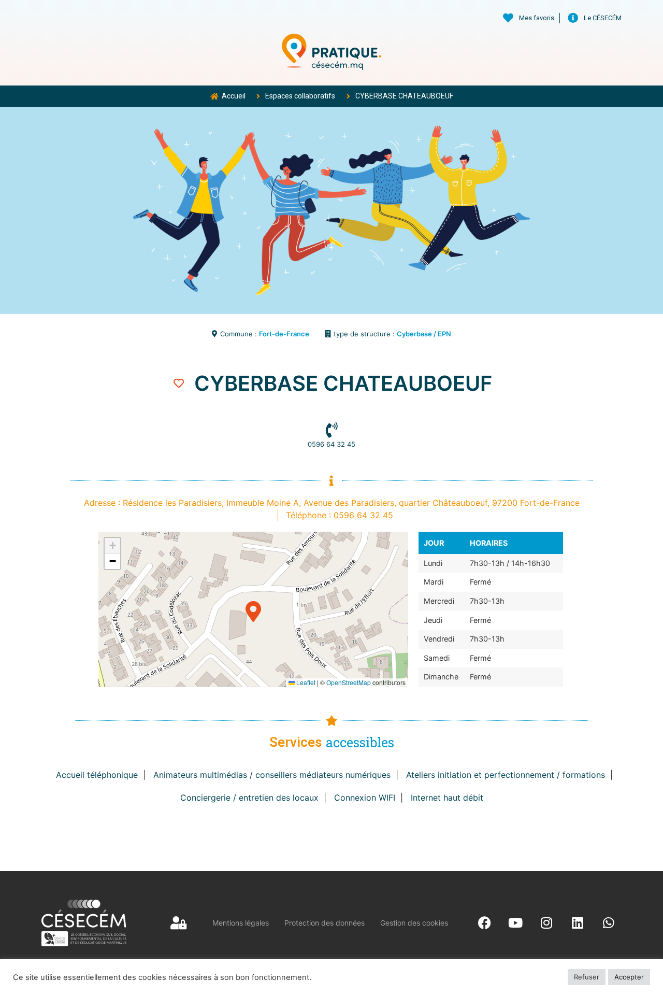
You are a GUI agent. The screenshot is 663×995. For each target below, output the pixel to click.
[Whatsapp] (609, 923)
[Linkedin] (577, 923)
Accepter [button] (629, 977)
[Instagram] (546, 923)
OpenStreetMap (348, 682)
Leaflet (305, 682)
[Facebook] (484, 923)
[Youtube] (515, 923)
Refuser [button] (586, 977)
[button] (253, 609)
